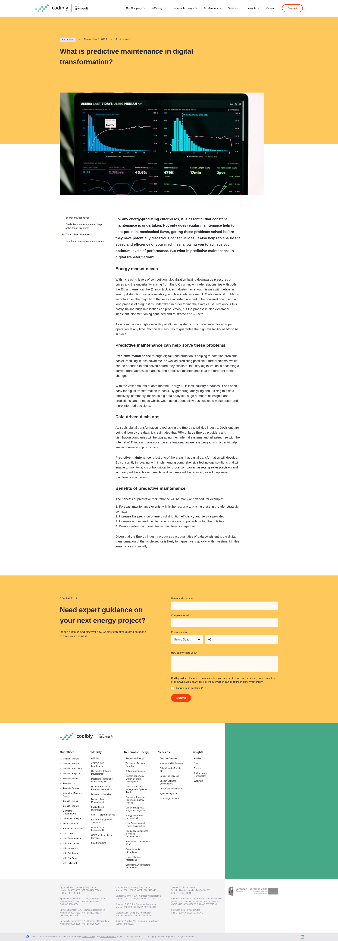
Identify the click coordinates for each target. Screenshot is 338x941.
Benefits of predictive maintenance (84, 241)
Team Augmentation (169, 798)
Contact (292, 8)
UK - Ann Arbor (70, 858)
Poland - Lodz (69, 783)
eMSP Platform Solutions (103, 815)
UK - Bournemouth (72, 838)
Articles (67, 39)
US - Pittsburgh (70, 863)
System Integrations (169, 793)
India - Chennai (70, 823)
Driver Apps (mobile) (101, 794)
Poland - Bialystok (71, 773)
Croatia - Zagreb (71, 806)
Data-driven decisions (78, 234)
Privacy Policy (254, 681)
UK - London (69, 833)
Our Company (134, 8)
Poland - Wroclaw (71, 763)
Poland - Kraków (71, 759)
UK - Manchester (71, 843)
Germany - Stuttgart (72, 818)
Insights (252, 8)
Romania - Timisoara (73, 828)
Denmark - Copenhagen (69, 812)
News (196, 763)
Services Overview (168, 758)
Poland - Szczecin (71, 778)
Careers (270, 8)
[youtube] (309, 937)
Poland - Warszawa (72, 768)
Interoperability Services (171, 763)
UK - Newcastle (70, 848)
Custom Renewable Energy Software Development (135, 779)
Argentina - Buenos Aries (72, 794)
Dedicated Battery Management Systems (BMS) (136, 789)
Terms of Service (108, 936)
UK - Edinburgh (70, 853)
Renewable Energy (183, 8)
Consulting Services (169, 776)
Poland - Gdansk (71, 788)
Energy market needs (77, 217)
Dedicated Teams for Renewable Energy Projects (135, 800)
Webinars (198, 781)
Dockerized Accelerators (171, 788)
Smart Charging (98, 843)
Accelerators (211, 8)
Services (232, 8)
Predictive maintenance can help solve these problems (83, 226)
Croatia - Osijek (70, 801)
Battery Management (135, 771)
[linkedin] (303, 937)
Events (197, 768)
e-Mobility (157, 8)
